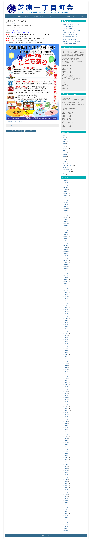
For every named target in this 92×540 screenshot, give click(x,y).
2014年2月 (65, 427)
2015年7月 (65, 391)
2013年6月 (65, 444)
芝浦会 (64, 167)
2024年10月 (65, 219)
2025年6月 (65, 204)
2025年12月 (65, 191)
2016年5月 (65, 369)
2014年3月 (65, 425)
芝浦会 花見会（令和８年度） (70, 39)
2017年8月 (65, 337)
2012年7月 (65, 468)
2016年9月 (65, 361)
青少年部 (65, 161)
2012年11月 (65, 459)
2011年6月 (65, 496)
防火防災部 (65, 148)
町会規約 (19, 16)
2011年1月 (65, 507)
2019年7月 (65, 294)
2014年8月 (65, 414)
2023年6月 (65, 249)
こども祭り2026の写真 (68, 26)
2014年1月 (65, 429)
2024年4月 (65, 232)
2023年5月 (65, 251)
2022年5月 (65, 273)
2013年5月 (65, 447)
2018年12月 (65, 303)
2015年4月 (65, 397)
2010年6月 (65, 522)
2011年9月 (65, 490)
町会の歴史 (35, 16)
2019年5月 (65, 296)
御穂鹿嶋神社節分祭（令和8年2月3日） (72, 41)
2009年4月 (65, 530)
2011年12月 (65, 483)
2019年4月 (65, 298)
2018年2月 (65, 324)
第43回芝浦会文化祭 (30, 131)
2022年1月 (65, 277)
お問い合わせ (52, 16)
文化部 (64, 156)
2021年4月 (65, 288)
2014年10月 (65, 410)
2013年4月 (65, 449)
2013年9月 (65, 438)
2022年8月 (65, 266)
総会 (64, 137)
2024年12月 (65, 215)
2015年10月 (65, 384)
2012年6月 (65, 470)
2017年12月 (65, 329)
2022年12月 (65, 258)
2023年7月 (65, 247)
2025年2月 (65, 213)
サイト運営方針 (67, 16)
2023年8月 (65, 245)
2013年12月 (65, 432)
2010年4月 (65, 526)
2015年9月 (65, 387)
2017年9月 (65, 335)
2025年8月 (65, 200)
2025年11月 (65, 193)
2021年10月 (65, 283)
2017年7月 (65, 339)
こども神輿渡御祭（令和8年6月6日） (71, 24)
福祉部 (64, 135)
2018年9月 (65, 309)
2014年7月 (65, 417)
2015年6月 (65, 393)
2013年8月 (65, 440)
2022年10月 (65, 262)
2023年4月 (65, 253)
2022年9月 (65, 264)
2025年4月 (65, 208)
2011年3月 (65, 502)
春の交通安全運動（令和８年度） (70, 37)
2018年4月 (65, 320)
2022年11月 (65, 260)
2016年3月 (65, 374)
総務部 (64, 141)
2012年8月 (65, 466)
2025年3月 (65, 210)
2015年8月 (65, 389)
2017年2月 (65, 350)
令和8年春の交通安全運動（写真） (71, 34)
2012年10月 (65, 462)
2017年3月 (65, 348)
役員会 (64, 144)
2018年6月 (65, 316)
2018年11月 (65, 305)
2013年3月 (65, 451)
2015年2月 (65, 402)
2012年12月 (65, 457)
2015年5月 (65, 395)
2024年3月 (65, 234)
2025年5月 (65, 206)
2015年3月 (65, 399)
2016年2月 (65, 376)
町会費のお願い (27, 16)
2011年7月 (65, 494)
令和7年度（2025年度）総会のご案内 (71, 30)
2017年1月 (65, 352)
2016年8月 (65, 363)
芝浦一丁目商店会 (67, 169)
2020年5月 (65, 290)
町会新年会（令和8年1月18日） (70, 43)
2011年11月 (65, 485)
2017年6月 (65, 341)
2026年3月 (65, 187)
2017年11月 (65, 331)
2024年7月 (65, 225)
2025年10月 (65, 195)
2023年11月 (65, 238)
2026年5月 (65, 183)
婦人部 (64, 163)
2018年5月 (65, 318)
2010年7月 (65, 520)
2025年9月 (65, 198)
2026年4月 (65, 185)
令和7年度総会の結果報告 (69, 28)
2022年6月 (65, 271)
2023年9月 (65, 243)
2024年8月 (65, 223)
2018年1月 (65, 326)
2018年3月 (65, 322)
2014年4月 (65, 423)
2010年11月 (65, 511)
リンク (59, 16)
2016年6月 (65, 367)
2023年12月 (65, 236)
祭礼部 (64, 159)
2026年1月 (65, 189)
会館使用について (43, 16)
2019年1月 (65, 301)
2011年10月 (65, 487)
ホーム (7, 16)
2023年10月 (65, 241)
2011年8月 (65, 492)
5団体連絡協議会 (67, 171)
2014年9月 (65, 412)
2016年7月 (65, 365)
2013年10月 (65, 436)
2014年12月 (65, 406)
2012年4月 (65, 475)
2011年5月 (65, 498)
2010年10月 (65, 513)
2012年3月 (65, 477)
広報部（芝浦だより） (68, 165)
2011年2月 (65, 505)
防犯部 (64, 150)
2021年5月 (65, 286)
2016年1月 (65, 378)
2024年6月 (65, 228)
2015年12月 (65, 380)
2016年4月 (65, 371)
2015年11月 (65, 382)
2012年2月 (65, 479)
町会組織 (13, 16)
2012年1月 (65, 481)
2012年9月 (65, 464)
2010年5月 (65, 524)
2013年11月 (65, 434)
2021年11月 (65, 281)
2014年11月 (65, 408)
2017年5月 (65, 344)
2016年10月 (65, 359)
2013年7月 (65, 442)
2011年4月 (65, 500)
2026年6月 (65, 180)
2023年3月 (65, 256)
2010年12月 (65, 509)
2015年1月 (65, 404)
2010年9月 (65, 515)
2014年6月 (65, 419)
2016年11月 (65, 356)
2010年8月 (65, 517)
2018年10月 (65, 307)
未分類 (64, 174)
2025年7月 (65, 202)
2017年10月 (65, 333)
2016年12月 (65, 354)
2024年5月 (65, 230)
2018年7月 (65, 314)
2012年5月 (65, 472)
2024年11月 (65, 217)
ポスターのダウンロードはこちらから (14, 121)
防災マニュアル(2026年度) (78, 16)
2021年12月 (65, 279)
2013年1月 (65, 455)
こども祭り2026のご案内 (68, 32)
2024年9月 (65, 221)
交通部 (64, 152)
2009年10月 (65, 528)
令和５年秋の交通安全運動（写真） (15, 131)
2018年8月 (65, 311)
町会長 (64, 146)
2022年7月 (65, 268)
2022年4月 (65, 275)
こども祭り (11, 125)
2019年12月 (65, 292)
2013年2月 (65, 453)
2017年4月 (65, 346)
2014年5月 (65, 421)
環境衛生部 (65, 154)
